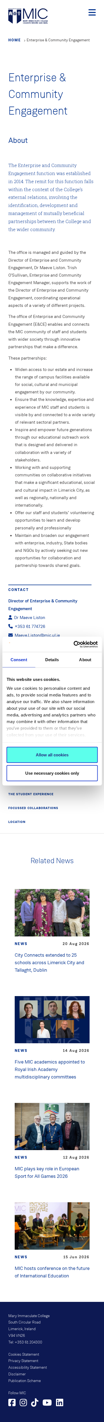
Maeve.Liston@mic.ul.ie (37, 635)
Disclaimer (17, 1374)
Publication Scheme (24, 1381)
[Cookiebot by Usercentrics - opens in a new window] (74, 644)
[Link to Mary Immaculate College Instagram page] (23, 1403)
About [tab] (85, 659)
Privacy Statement (23, 1361)
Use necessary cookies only (52, 773)
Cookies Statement (23, 1355)
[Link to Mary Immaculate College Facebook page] (12, 1403)
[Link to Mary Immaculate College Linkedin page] (59, 1403)
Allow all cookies (52, 754)
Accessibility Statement (27, 1368)
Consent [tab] (19, 659)
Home (14, 39)
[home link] (28, 15)
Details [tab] (52, 659)
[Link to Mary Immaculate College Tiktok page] (34, 1403)
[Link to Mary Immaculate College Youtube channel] (47, 1403)
